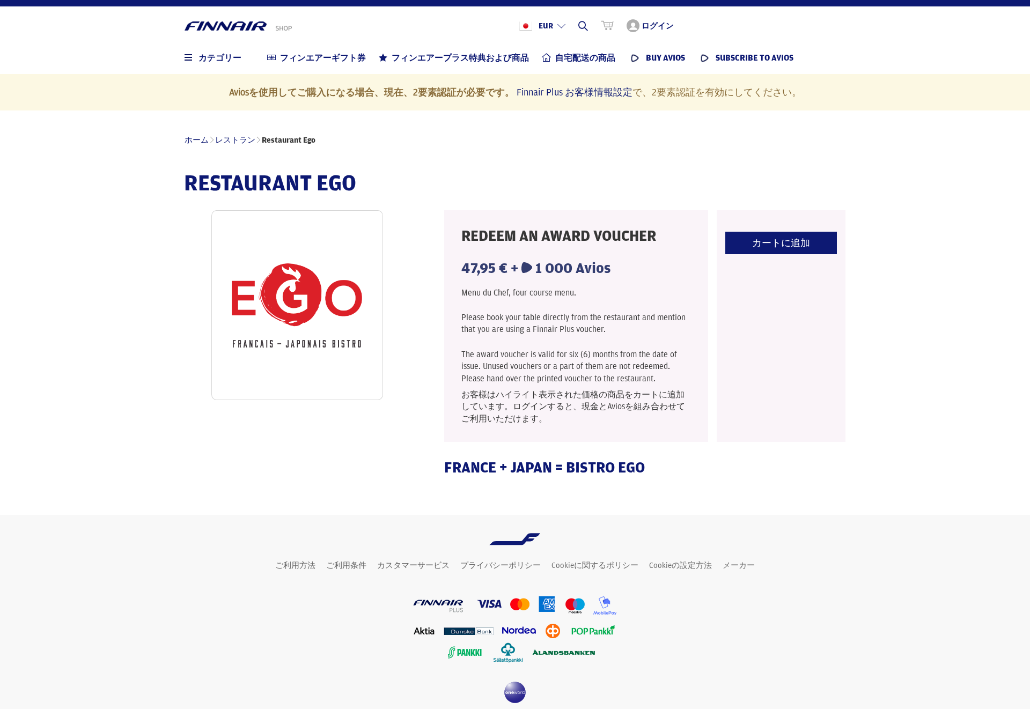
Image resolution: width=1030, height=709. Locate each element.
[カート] (607, 25)
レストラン (235, 140)
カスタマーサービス (413, 565)
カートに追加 (781, 242)
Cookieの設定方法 (680, 565)
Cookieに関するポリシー (594, 565)
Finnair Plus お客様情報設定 (574, 92)
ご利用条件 (346, 565)
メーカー (739, 565)
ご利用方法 (295, 565)
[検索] (583, 25)
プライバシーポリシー (500, 565)
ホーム (197, 140)
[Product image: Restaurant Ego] (297, 305)
